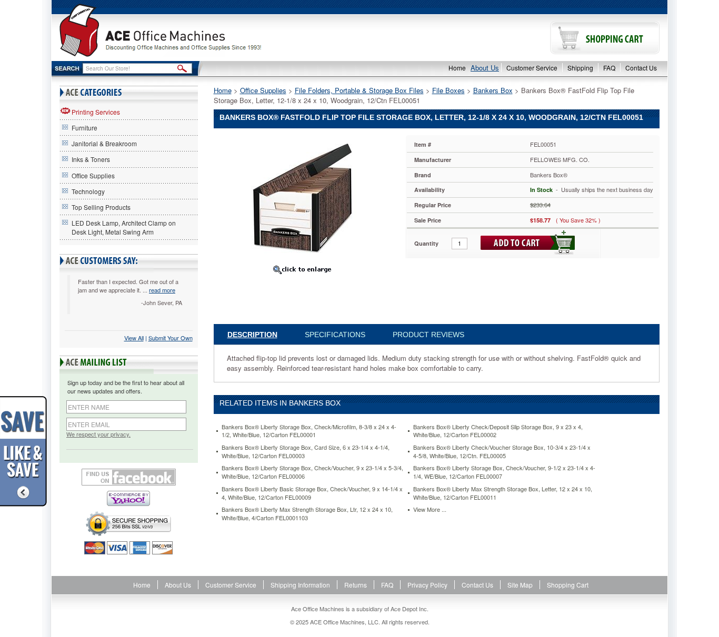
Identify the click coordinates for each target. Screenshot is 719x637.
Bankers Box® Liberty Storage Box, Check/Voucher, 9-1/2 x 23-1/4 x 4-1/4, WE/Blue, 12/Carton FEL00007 (504, 472)
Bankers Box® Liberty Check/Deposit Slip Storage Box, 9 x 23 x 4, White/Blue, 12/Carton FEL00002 (498, 431)
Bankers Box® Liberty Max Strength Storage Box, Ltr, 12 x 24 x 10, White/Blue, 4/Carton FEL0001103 (307, 513)
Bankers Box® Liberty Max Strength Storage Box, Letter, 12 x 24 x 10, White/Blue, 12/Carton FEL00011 (502, 493)
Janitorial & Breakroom (104, 143)
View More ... (429, 509)
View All (134, 337)
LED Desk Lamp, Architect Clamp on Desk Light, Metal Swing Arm (124, 227)
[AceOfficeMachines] (205, 30)
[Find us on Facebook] (128, 477)
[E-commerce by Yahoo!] (128, 498)
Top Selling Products (101, 207)
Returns (355, 584)
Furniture (84, 127)
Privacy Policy (427, 584)
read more (162, 290)
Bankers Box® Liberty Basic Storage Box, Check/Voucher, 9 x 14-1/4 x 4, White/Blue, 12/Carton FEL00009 (312, 493)
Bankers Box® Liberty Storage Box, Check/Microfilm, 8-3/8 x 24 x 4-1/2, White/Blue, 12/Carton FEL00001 (309, 431)
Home (457, 67)
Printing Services (96, 111)
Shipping (580, 67)
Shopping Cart (567, 584)
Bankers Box (493, 90)
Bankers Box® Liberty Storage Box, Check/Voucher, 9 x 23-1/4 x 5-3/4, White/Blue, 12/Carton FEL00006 (312, 472)
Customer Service (531, 67)
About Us (485, 68)
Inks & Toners (91, 159)
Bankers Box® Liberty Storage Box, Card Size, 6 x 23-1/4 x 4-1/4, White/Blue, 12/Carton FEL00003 (306, 451)
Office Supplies (93, 175)
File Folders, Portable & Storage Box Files (359, 90)
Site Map (520, 584)
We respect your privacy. (98, 434)
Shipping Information (300, 584)
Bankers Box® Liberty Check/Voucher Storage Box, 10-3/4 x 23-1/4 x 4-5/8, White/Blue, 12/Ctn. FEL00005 (502, 451)
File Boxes (448, 90)
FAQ (609, 67)
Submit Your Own (170, 337)
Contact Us (641, 67)
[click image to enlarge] (302, 269)
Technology (88, 191)
